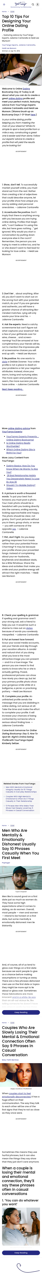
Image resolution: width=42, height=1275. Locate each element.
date (4, 361)
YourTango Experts (10, 45)
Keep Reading (21, 1012)
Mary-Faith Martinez (10, 1060)
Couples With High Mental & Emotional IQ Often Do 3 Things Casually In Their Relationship (20, 798)
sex (14, 528)
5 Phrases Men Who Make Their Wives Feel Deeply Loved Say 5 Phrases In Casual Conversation (20, 808)
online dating (16, 98)
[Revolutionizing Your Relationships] (21, 4)
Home (4, 11)
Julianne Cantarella (27, 45)
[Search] (32, 4)
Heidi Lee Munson (9, 48)
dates (29, 628)
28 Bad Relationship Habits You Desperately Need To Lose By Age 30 (22, 478)
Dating (26, 88)
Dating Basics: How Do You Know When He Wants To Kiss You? (22, 469)
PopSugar (6, 863)
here (33, 114)
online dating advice (19, 428)
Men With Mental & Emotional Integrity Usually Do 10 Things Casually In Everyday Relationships (21, 789)
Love (12, 12)
